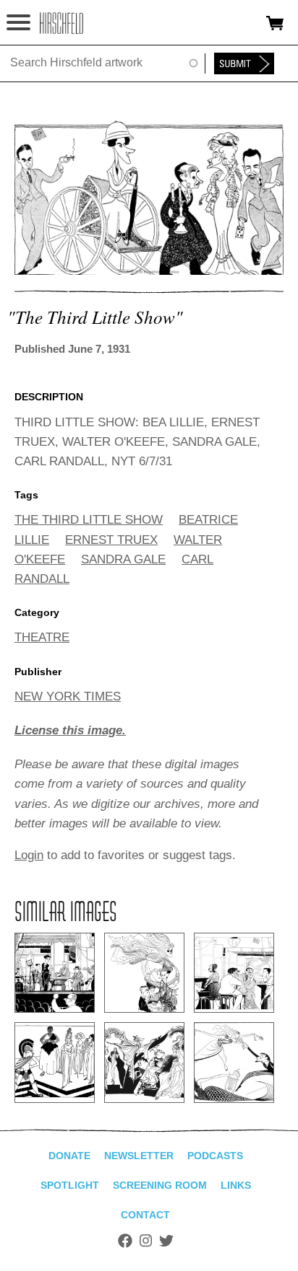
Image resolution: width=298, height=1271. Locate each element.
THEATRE (41, 637)
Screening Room (160, 1185)
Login (28, 855)
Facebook (125, 1240)
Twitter (166, 1240)
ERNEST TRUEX (111, 540)
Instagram (146, 1240)
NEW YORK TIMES (67, 696)
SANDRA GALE (123, 559)
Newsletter (139, 1155)
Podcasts (215, 1155)
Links (236, 1185)
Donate (69, 1155)
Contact (145, 1215)
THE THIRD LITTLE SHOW (88, 520)
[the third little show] (149, 271)
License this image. (70, 730)
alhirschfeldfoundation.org (61, 23)
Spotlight (70, 1185)
